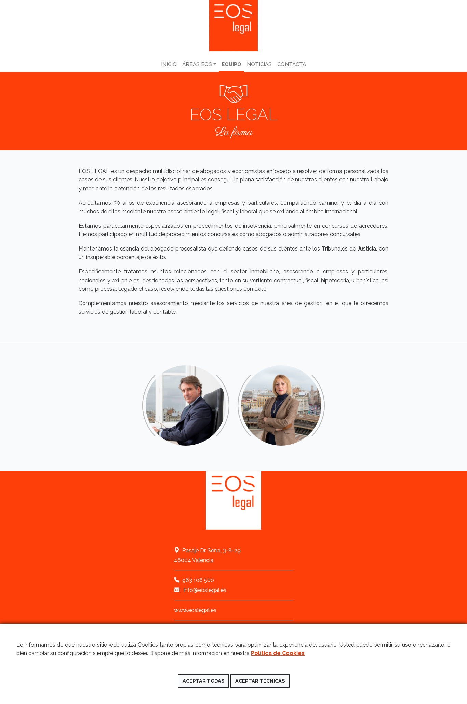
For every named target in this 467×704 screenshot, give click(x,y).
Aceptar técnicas (260, 681)
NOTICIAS (259, 64)
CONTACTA (291, 64)
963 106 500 (198, 580)
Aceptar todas (203, 681)
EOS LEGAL (233, 25)
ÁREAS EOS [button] (197, 64)
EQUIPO (231, 64)
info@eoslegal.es (204, 590)
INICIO (169, 64)
